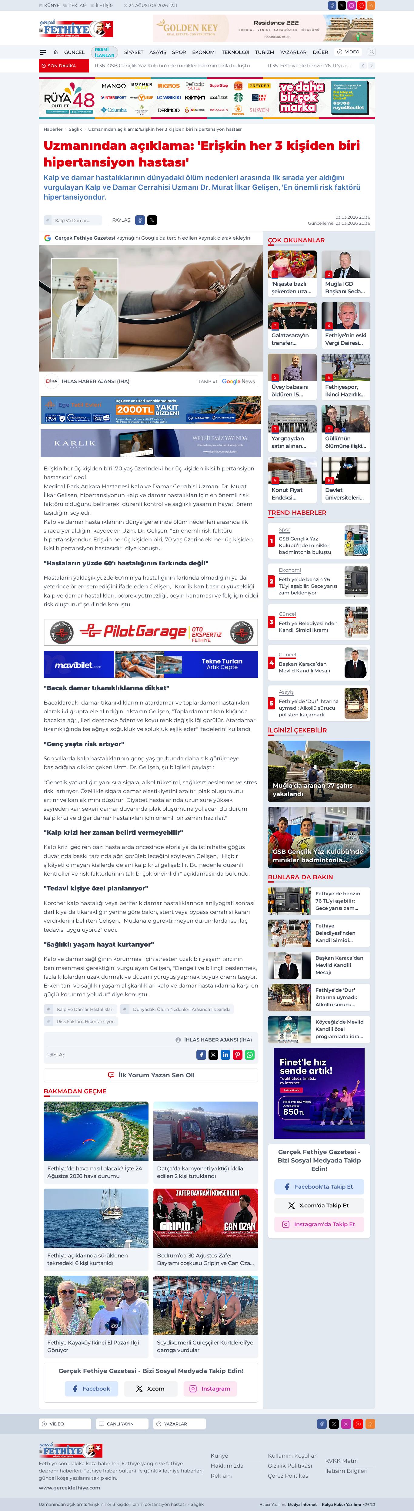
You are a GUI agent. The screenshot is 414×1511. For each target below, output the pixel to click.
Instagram (216, 1388)
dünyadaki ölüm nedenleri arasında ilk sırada (181, 1009)
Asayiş (157, 52)
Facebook (96, 1388)
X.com (156, 1388)
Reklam (77, 5)
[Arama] (372, 52)
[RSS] (371, 5)
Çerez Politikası (289, 1475)
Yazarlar (293, 52)
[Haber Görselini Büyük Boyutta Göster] (151, 308)
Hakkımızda (227, 1465)
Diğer (320, 52)
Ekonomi (204, 52)
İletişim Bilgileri (346, 1471)
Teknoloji (235, 52)
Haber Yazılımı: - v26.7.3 (317, 1504)
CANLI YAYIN (120, 1424)
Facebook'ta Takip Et (324, 1186)
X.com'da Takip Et (324, 1205)
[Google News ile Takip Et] (238, 381)
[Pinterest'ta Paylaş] (237, 1055)
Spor (179, 52)
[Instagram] (351, 5)
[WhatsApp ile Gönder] (250, 1055)
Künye (51, 5)
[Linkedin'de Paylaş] (225, 1055)
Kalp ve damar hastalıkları (71, 221)
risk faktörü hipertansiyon (86, 1021)
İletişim (105, 5)
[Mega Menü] (43, 52)
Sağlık (75, 129)
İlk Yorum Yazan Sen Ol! (157, 1075)
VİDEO (352, 52)
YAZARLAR (175, 1424)
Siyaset (133, 52)
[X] (342, 5)
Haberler (53, 129)
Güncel (74, 52)
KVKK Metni (341, 1461)
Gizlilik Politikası (290, 1465)
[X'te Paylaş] (152, 220)
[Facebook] (332, 5)
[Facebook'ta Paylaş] (140, 220)
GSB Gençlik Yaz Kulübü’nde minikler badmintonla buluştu (171, 66)
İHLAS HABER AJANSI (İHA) (96, 381)
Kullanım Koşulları (293, 1455)
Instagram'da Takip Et (324, 1224)
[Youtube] (361, 5)
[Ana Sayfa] (55, 52)
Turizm (264, 52)
